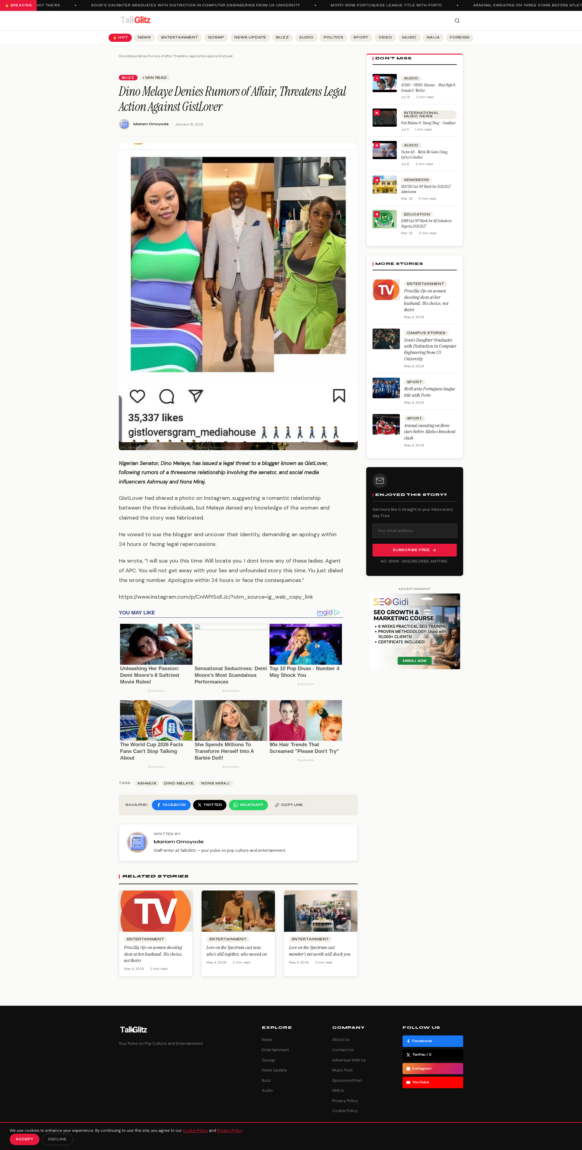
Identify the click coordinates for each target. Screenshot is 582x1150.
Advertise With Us (349, 1060)
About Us (341, 1039)
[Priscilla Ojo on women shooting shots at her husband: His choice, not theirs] (386, 289)
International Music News (421, 114)
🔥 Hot (120, 37)
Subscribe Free (411, 550)
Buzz (282, 37)
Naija (433, 37)
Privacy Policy (345, 1100)
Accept (24, 1139)
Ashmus (146, 783)
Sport (360, 37)
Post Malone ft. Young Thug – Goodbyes (428, 122)
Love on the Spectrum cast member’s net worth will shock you (319, 950)
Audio (306, 37)
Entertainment (179, 37)
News (144, 37)
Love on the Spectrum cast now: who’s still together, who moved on (236, 950)
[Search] (457, 21)
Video (385, 37)
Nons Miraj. (215, 783)
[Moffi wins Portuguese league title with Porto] (386, 388)
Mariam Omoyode (151, 124)
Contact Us (343, 1049)
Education (417, 214)
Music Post (342, 1070)
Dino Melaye (179, 783)
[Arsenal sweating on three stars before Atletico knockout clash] (386, 424)
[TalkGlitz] (135, 20)
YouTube (420, 1082)
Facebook (422, 1041)
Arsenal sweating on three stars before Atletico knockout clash (429, 431)
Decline (57, 1139)
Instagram (422, 1069)
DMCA (338, 1090)
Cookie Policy (344, 1110)
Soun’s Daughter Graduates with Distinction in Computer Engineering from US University (182, 5)
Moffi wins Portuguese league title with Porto (373, 5)
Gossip (216, 37)
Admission (416, 180)
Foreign (459, 37)
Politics (333, 37)
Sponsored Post (347, 1080)
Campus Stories (426, 333)
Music (409, 37)
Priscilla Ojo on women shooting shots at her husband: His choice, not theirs (153, 954)
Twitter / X (422, 1055)
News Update (250, 37)
